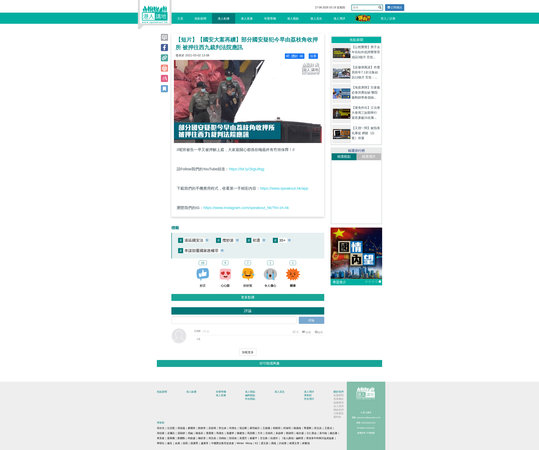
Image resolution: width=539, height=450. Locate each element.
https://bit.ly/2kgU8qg (246, 169)
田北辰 (318, 428)
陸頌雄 (233, 438)
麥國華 (191, 428)
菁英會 (160, 438)
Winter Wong (244, 443)
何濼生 (233, 428)
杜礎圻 (274, 438)
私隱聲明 (339, 395)
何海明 (287, 428)
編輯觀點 (250, 395)
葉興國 (171, 438)
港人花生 (316, 18)
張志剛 (243, 428)
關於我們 (339, 391)
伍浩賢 (171, 428)
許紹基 (283, 443)
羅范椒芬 (255, 428)
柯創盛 (191, 438)
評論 (311, 320)
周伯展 (160, 433)
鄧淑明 (290, 433)
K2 (256, 443)
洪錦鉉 (222, 438)
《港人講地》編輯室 (292, 438)
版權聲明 (339, 402)
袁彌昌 (171, 433)
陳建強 (240, 433)
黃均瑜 (323, 433)
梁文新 (264, 443)
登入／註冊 (388, 18)
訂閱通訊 (396, 7)
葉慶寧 (230, 433)
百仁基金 (312, 433)
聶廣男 (194, 443)
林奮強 (306, 443)
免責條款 (339, 398)
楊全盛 (300, 433)
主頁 (180, 18)
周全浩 (160, 428)
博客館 (308, 395)
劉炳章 (202, 428)
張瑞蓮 (181, 428)
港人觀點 (293, 18)
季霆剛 (307, 428)
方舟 (260, 433)
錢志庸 (333, 433)
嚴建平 (253, 438)
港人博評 (339, 18)
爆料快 (337, 417)
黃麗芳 (243, 438)
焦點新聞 (200, 18)
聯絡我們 (339, 409)
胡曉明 (276, 428)
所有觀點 (250, 398)
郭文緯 (222, 428)
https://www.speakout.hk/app (284, 188)
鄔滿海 (297, 428)
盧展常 (204, 443)
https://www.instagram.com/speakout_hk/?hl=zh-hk (246, 208)
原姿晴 (212, 428)
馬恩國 (251, 433)
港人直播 (247, 18)
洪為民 (269, 433)
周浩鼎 (212, 438)
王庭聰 (266, 428)
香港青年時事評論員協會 (320, 438)
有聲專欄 (270, 18)
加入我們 (339, 406)
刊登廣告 (339, 413)
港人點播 (223, 18)
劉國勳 (181, 438)
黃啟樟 (279, 433)
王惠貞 (328, 428)
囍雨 (185, 443)
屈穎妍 (181, 433)
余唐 (177, 443)
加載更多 (248, 352)
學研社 (160, 443)
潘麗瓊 (209, 433)
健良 (169, 443)
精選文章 (294, 443)
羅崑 (273, 443)
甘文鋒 (264, 438)
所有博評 (309, 398)
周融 (190, 433)
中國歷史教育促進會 (222, 443)
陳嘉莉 (199, 433)
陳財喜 (202, 438)
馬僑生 (220, 433)
